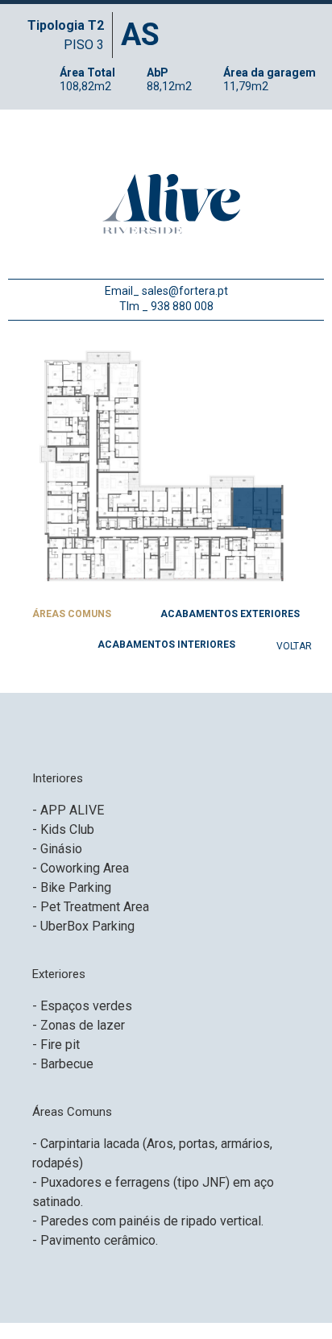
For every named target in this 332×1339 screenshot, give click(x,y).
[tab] (72, 616)
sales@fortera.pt (185, 290)
